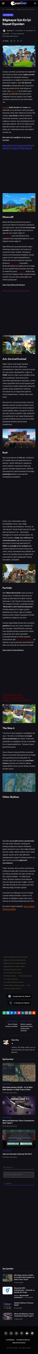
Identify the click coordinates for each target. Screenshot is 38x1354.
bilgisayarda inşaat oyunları (12, 969)
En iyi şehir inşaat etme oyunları (14, 982)
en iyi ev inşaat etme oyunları (13, 972)
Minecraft (14, 91)
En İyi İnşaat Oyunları (25, 976)
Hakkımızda (10, 1340)
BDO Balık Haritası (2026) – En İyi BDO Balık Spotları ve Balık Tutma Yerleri (24, 1277)
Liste (28, 985)
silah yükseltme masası (24, 639)
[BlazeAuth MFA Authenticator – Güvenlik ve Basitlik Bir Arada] (7, 1290)
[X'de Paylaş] (11, 41)
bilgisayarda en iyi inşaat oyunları (14, 966)
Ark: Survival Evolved (19, 145)
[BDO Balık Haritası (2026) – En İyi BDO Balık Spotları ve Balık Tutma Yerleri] (19, 1072)
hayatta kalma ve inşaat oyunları (14, 985)
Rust (31, 145)
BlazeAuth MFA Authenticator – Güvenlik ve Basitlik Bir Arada (24, 1290)
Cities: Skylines (26, 148)
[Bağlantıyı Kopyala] (20, 41)
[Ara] (35, 3)
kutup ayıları (14, 263)
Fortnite (6, 107)
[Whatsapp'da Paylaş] (14, 41)
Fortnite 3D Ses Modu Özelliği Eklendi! (17, 700)
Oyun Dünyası (8, 15)
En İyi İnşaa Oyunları (10, 976)
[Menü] (3, 3)
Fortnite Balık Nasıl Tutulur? (13, 694)
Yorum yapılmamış (18, 33)
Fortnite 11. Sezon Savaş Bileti (13, 697)
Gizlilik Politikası (19, 1343)
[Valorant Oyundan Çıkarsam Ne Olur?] (19, 1139)
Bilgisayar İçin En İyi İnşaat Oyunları (15, 963)
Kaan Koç (9, 30)
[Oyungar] (19, 3)
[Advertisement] (19, 171)
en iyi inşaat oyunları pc (11, 979)
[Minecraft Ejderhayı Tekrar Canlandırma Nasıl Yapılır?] (19, 1105)
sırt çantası (21, 271)
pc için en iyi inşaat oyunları (12, 988)
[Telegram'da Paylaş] (17, 41)
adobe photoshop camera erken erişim (16, 957)
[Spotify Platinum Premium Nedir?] (7, 1305)
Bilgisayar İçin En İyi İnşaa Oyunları (15, 960)
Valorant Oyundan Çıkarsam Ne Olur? (17, 1154)
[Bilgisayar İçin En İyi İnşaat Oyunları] (19, 56)
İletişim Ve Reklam (23, 1340)
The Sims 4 (14, 148)
